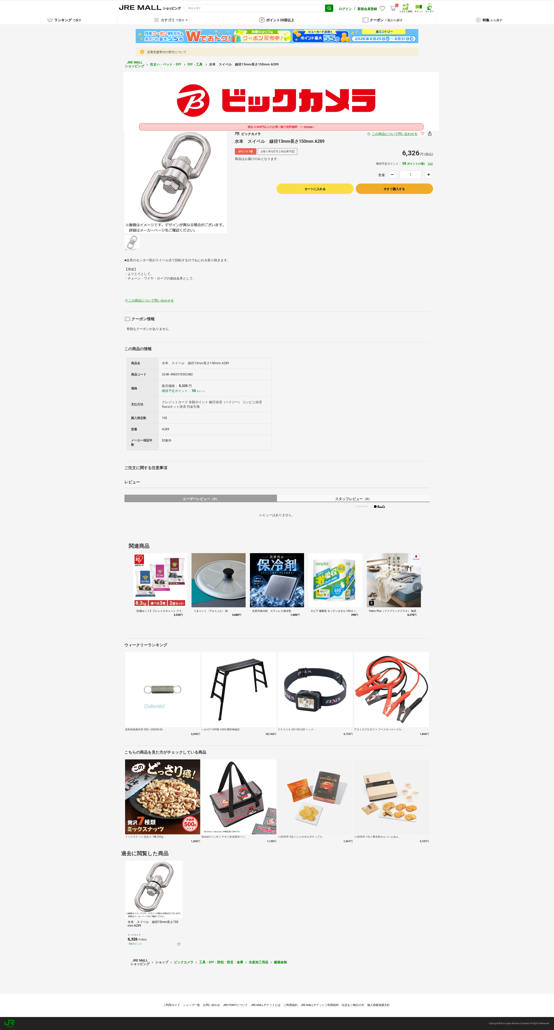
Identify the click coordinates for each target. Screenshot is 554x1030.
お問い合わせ (211, 1005)
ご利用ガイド (171, 1005)
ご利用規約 (290, 1005)
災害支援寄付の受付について (167, 52)
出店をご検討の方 (353, 1005)
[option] (175, 181)
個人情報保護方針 (378, 1005)
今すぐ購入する (394, 189)
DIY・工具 (195, 64)
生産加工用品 (258, 962)
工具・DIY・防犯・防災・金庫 (221, 962)
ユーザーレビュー (201, 499)
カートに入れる (315, 189)
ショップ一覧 (191, 1005)
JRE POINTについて (235, 1005)
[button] (417, 587)
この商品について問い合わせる (394, 134)
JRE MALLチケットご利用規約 (320, 1005)
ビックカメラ (183, 962)
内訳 (430, 163)
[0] (393, 8)
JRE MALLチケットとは (265, 1005)
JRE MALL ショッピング (134, 64)
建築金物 (280, 962)
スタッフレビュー (353, 499)
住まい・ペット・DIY (166, 64)
